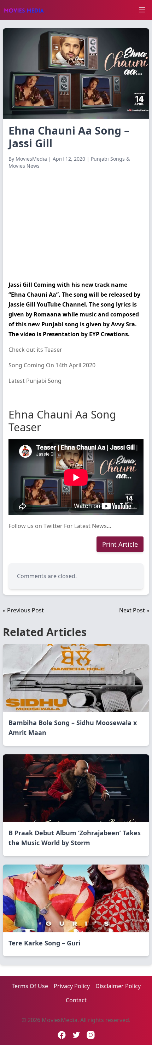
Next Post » (134, 610)
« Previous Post (23, 610)
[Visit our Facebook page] (61, 1035)
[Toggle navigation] (142, 10)
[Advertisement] (76, 224)
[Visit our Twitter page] (76, 1035)
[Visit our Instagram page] (90, 1035)
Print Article (120, 544)
